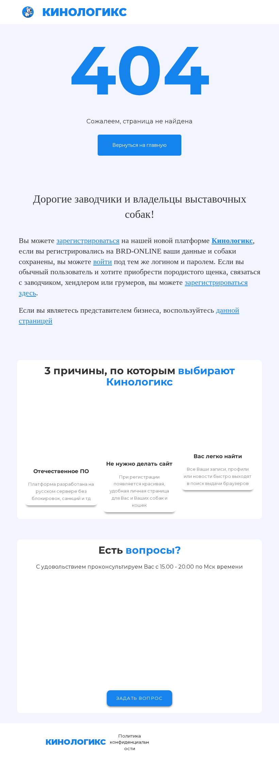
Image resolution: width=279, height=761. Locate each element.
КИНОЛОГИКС (84, 12)
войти (102, 261)
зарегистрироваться (87, 240)
